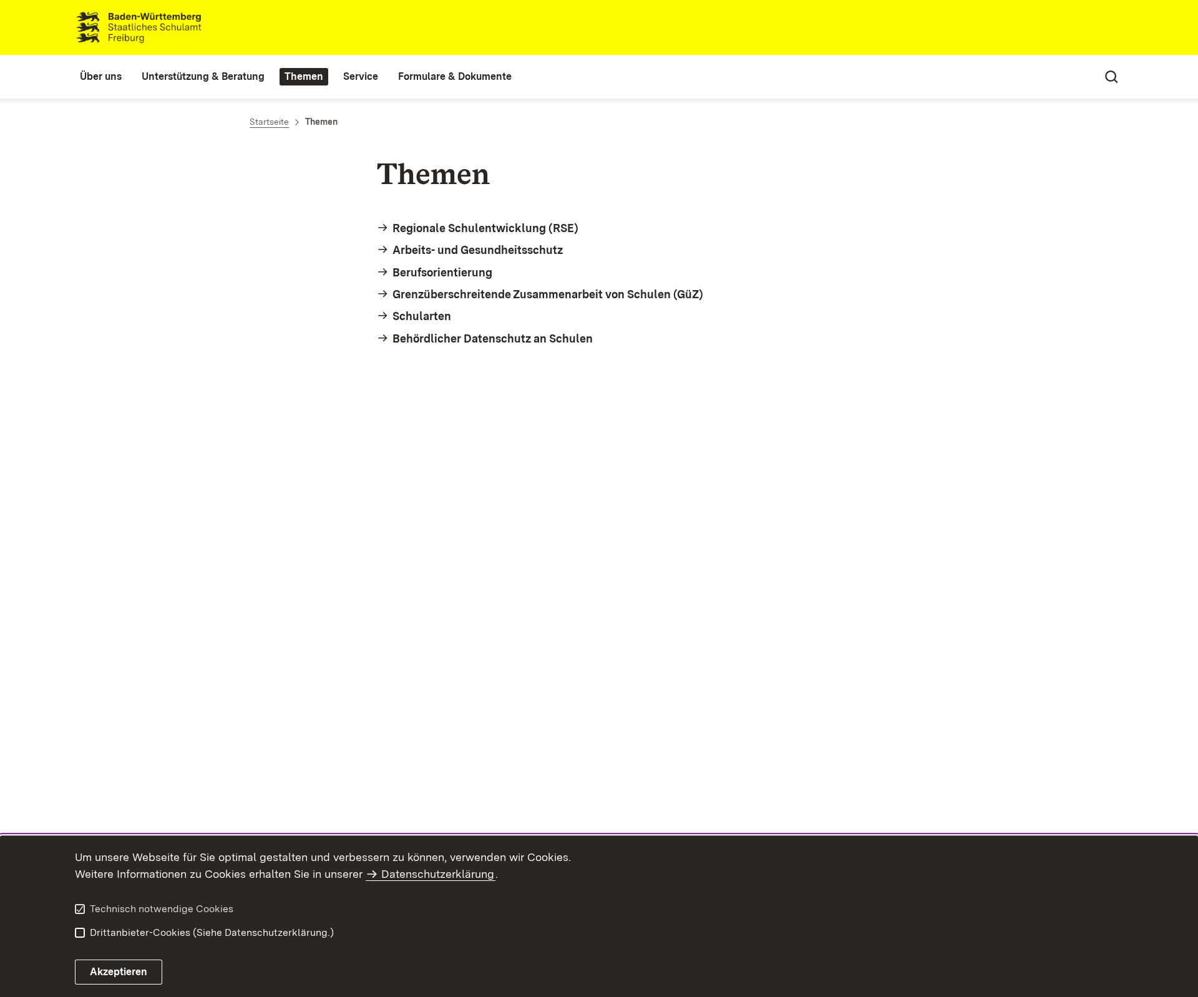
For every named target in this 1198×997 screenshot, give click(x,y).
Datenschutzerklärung (437, 873)
